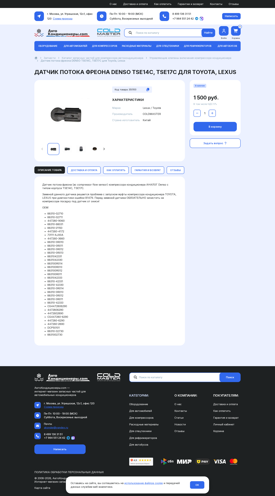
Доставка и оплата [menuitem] (135, 4)
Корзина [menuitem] (218, 431)
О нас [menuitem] (113, 4)
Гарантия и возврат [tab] (148, 170)
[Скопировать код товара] (147, 89)
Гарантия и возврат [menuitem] (226, 417)
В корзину (215, 126)
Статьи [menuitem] (178, 417)
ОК (197, 485)
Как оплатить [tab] (116, 170)
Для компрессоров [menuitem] (141, 417)
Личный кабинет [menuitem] (223, 424)
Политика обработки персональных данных (69, 472)
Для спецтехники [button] (167, 46)
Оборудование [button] (47, 46)
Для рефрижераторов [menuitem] (143, 438)
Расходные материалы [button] (136, 46)
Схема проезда (62, 18)
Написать (231, 16)
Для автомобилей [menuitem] (140, 410)
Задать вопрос (213, 143)
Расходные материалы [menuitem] (144, 424)
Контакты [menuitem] (216, 4)
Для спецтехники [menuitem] (140, 431)
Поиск (230, 377)
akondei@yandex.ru (56, 427)
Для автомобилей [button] (75, 46)
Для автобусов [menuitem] (138, 444)
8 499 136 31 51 (181, 13)
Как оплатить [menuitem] (162, 4)
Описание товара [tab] (50, 170)
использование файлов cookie (143, 483)
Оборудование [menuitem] (138, 404)
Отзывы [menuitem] (234, 4)
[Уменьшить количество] (197, 113)
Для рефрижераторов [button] (197, 46)
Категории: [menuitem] (139, 395)
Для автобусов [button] (227, 46)
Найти (208, 32)
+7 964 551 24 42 (183, 18)
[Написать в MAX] (201, 18)
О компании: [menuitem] (185, 395)
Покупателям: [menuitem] (226, 395)
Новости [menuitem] (180, 424)
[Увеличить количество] (212, 113)
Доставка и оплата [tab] (84, 170)
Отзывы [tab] (175, 170)
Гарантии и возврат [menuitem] (191, 4)
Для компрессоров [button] (104, 46)
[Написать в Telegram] (196, 18)
